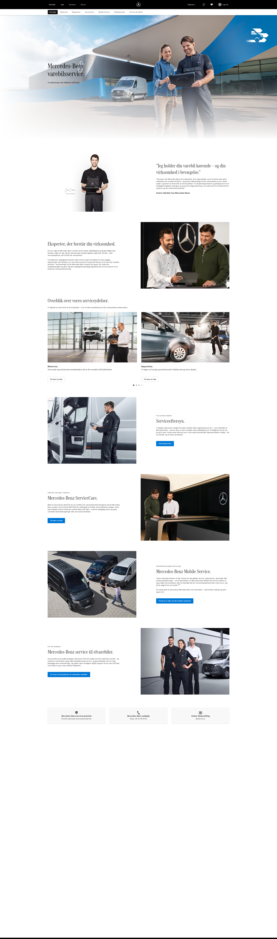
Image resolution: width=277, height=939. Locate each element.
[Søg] (204, 4)
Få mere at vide (56, 520)
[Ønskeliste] (211, 4)
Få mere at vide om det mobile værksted (175, 601)
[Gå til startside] (138, 4)
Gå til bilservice (165, 443)
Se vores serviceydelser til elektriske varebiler (69, 674)
